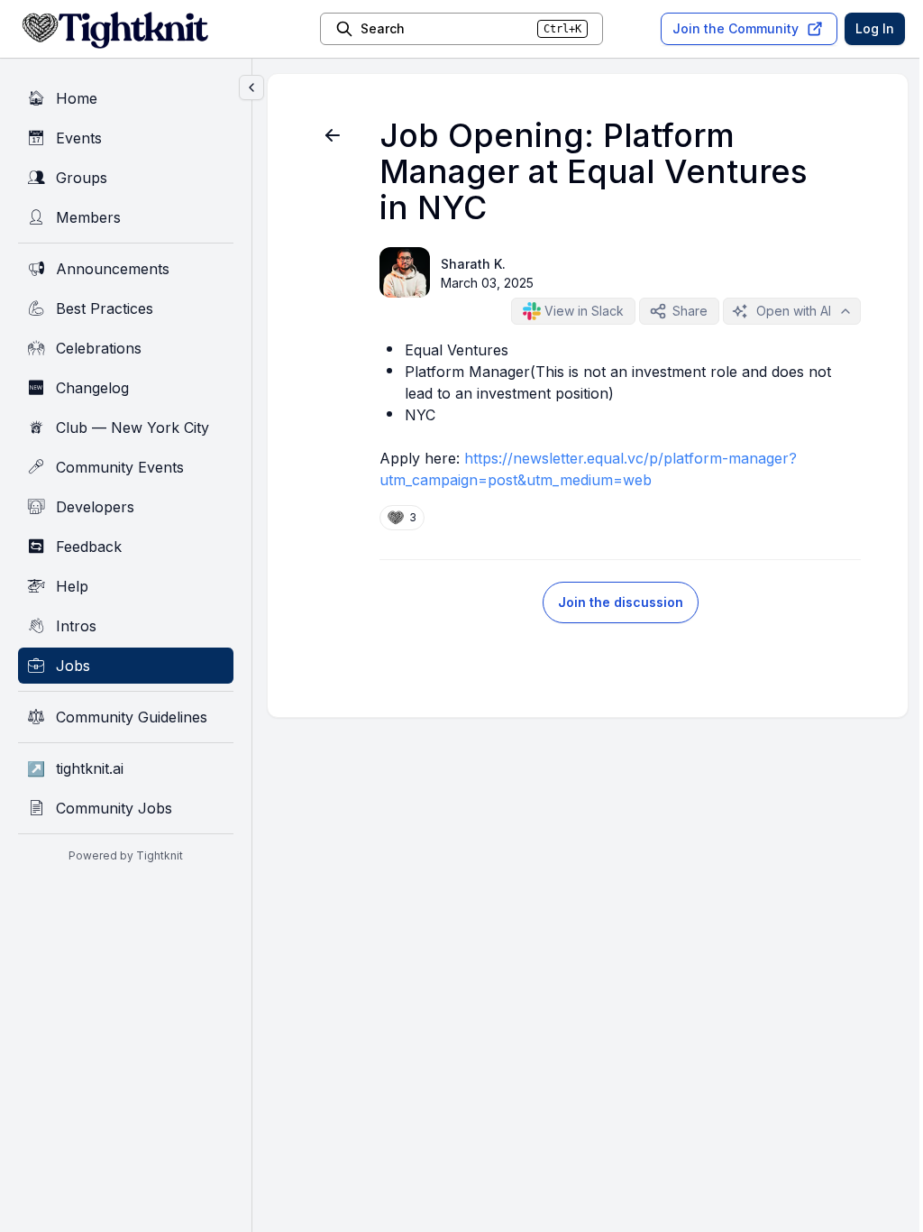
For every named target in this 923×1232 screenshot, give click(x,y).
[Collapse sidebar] (251, 87)
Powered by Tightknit (126, 855)
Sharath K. (473, 263)
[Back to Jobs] (333, 135)
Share (690, 310)
